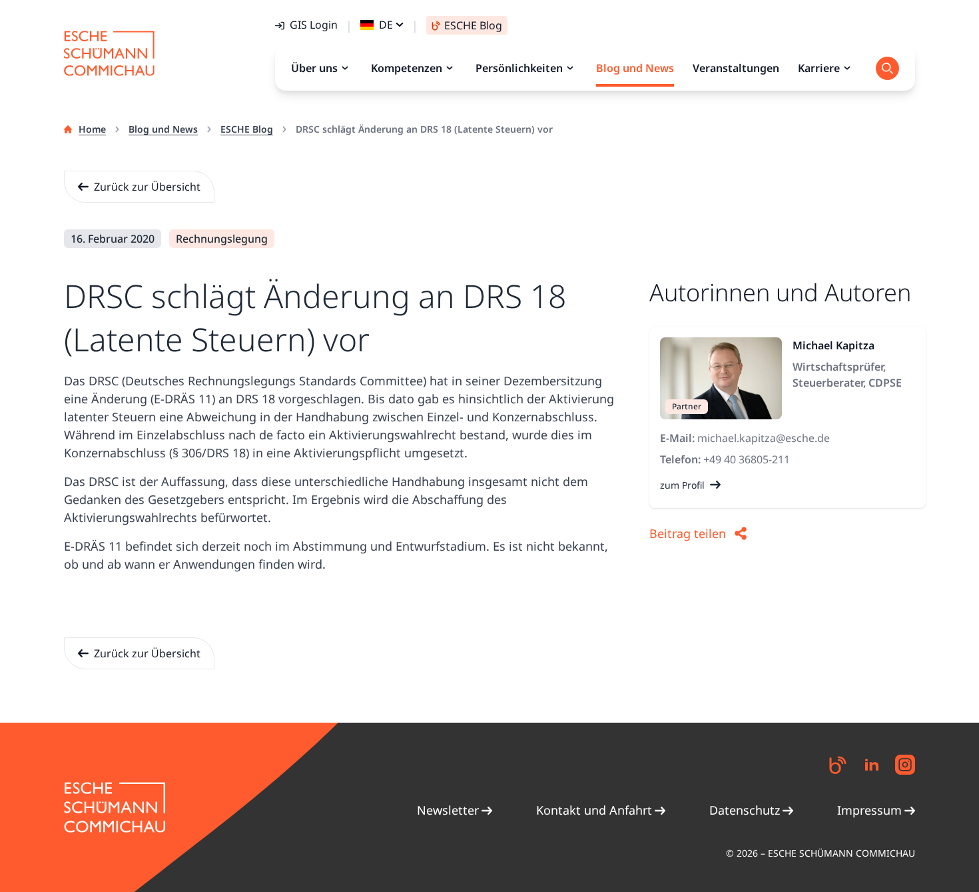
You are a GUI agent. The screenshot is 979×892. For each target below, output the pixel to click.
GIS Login (314, 24)
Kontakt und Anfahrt (594, 810)
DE (386, 24)
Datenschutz (744, 810)
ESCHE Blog (246, 129)
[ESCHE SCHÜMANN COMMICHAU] (109, 53)
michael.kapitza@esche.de (763, 438)
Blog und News (163, 129)
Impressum (869, 810)
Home (92, 129)
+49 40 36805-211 (746, 459)
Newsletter (448, 810)
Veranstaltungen (736, 68)
